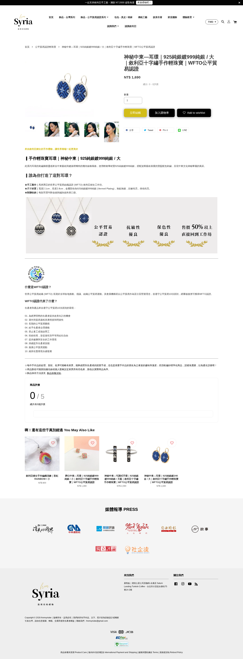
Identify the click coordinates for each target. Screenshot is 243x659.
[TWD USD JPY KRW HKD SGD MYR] (211, 21)
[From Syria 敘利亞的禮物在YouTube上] (189, 585)
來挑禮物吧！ (144, 2)
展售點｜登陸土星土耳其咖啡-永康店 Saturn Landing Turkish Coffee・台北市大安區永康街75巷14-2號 (145, 586)
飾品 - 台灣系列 (67, 17)
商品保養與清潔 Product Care (74, 652)
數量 (126, 94)
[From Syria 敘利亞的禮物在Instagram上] (183, 585)
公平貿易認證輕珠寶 (45, 47)
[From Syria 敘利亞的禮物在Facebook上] (176, 585)
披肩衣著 (157, 17)
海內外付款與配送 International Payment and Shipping (112, 652)
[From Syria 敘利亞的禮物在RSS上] (196, 585)
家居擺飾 (172, 17)
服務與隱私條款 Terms (148, 652)
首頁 (51, 17)
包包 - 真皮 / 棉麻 (123, 17)
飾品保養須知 (54, 373)
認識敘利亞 (130, 26)
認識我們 (112, 26)
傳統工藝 (142, 17)
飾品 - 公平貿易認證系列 (94, 17)
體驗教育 (188, 17)
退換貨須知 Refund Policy (171, 652)
